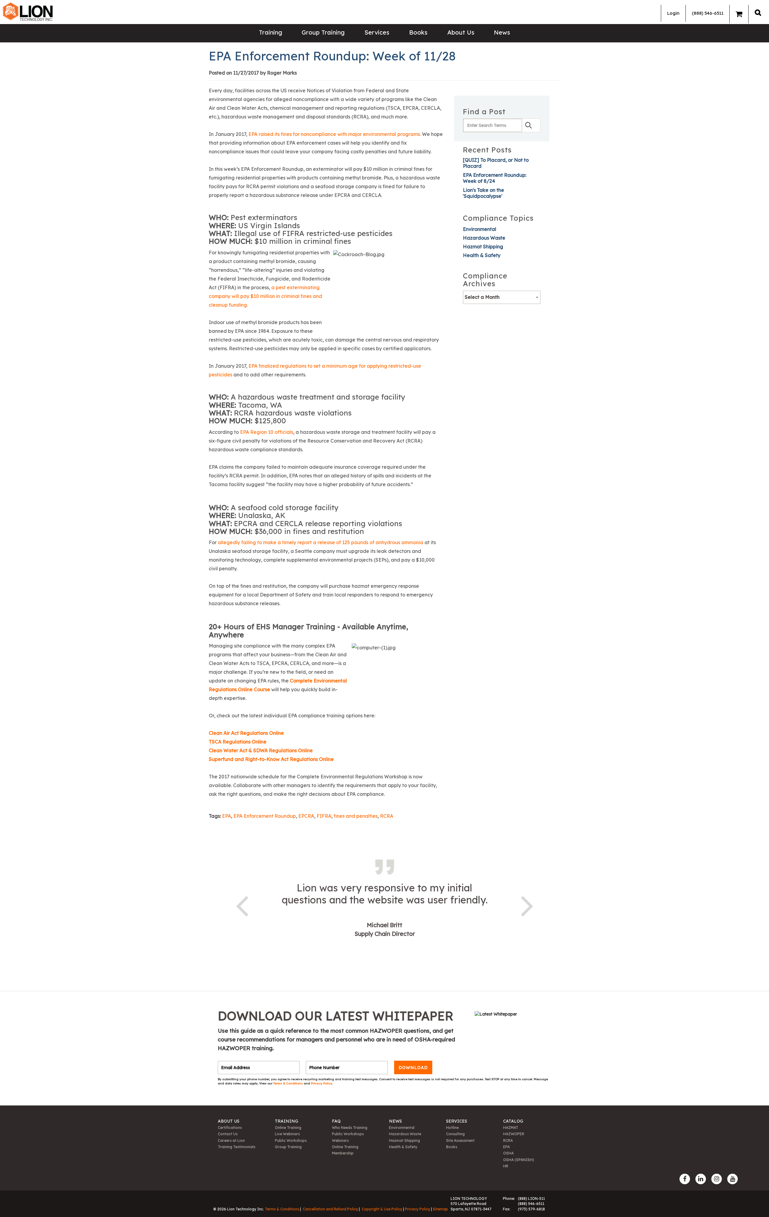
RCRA (386, 816)
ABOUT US (228, 1121)
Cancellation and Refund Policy (330, 1209)
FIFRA (324, 816)
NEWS (395, 1121)
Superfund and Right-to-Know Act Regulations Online (272, 759)
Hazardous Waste (484, 238)
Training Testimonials (236, 1147)
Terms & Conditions (288, 1083)
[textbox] (502, 297)
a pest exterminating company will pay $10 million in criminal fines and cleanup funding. (265, 296)
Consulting (455, 1134)
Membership (343, 1153)
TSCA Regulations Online (237, 742)
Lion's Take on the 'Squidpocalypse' (483, 193)
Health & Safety (481, 255)
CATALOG (513, 1121)
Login (673, 13)
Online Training (288, 1127)
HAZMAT (510, 1127)
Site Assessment (460, 1140)
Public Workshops (291, 1140)
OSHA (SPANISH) (518, 1159)
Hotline (452, 1127)
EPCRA (306, 816)
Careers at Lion (231, 1140)
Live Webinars (287, 1134)
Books (418, 32)
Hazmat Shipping (483, 247)
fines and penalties (356, 816)
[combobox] (501, 297)
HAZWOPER (513, 1134)
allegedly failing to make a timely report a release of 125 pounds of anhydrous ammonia (320, 542)
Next (527, 905)
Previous (242, 905)
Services (376, 32)
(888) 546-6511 (707, 13)
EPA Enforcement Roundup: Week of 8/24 (494, 178)
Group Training (323, 32)
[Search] (758, 12)
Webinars (340, 1140)
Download (413, 1067)
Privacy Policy (321, 1083)
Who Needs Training (349, 1127)
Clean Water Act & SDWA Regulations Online (261, 750)
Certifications (230, 1127)
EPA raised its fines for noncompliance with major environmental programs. (335, 134)
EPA (226, 816)
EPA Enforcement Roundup (264, 816)
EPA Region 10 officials (266, 432)
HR (505, 1166)
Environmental (479, 229)
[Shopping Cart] (739, 14)
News (502, 32)
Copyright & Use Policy (382, 1209)
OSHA (508, 1153)
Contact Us (228, 1134)
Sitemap (440, 1209)
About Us (460, 32)
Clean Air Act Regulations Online (246, 733)
